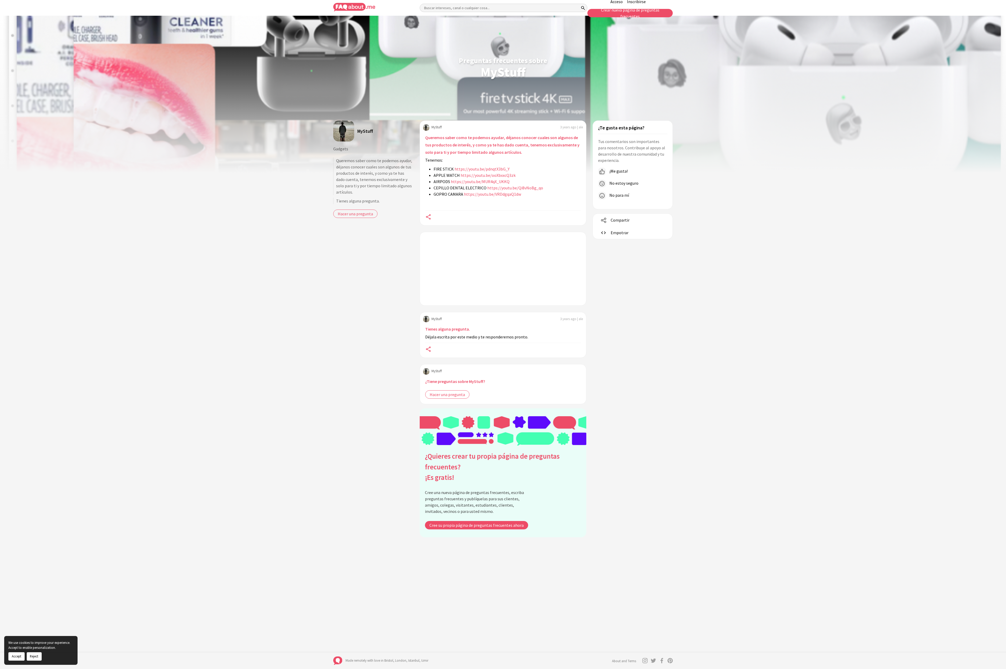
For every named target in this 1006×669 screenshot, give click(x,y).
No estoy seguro (623, 183)
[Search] (583, 8)
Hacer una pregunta (355, 213)
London (400, 660)
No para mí (619, 195)
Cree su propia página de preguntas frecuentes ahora (476, 525)
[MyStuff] (343, 130)
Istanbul (413, 660)
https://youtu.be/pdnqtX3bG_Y (482, 169)
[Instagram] (645, 660)
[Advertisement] (503, 268)
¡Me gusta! (618, 171)
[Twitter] (653, 660)
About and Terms (624, 661)
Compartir (620, 220)
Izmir (424, 660)
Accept (16, 656)
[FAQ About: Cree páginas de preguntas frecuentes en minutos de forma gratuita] (354, 7)
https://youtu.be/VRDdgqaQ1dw (492, 194)
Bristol (388, 660)
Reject (34, 656)
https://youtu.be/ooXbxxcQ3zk (488, 175)
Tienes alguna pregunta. (358, 201)
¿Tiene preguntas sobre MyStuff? (455, 381)
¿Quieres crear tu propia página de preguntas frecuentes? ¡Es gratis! (492, 467)
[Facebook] (661, 660)
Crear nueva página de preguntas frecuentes (630, 13)
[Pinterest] (670, 660)
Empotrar (619, 232)
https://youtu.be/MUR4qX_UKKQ (480, 181)
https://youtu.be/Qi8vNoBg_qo (515, 187)
